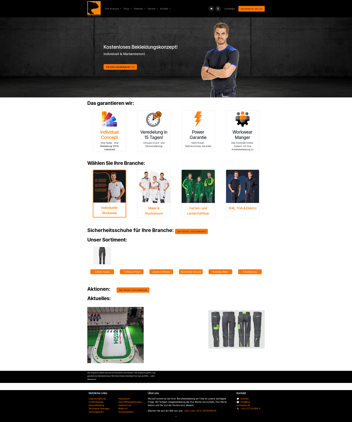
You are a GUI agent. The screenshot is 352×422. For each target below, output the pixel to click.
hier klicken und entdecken (191, 231)
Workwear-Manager (99, 408)
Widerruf (122, 408)
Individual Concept (109, 134)
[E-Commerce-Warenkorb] (211, 9)
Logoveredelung (97, 398)
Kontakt (244, 398)
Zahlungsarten (96, 411)
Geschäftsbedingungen (130, 402)
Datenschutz (124, 405)
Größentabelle (96, 402)
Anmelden (229, 8)
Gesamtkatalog (96, 405)
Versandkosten (126, 411)
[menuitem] (113, 8)
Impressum (124, 398)
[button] (218, 9)
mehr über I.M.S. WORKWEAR (200, 410)
